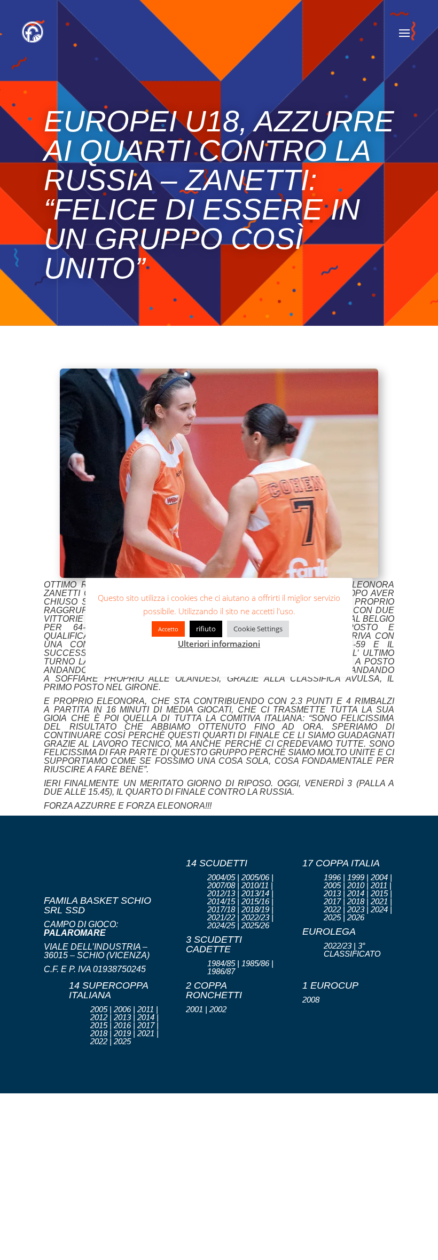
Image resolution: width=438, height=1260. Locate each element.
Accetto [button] (168, 629)
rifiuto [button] (206, 628)
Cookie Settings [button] (258, 628)
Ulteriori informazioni (219, 643)
